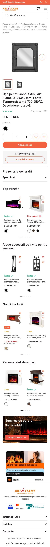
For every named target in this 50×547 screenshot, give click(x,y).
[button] (42, 57)
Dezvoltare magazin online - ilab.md (27, 543)
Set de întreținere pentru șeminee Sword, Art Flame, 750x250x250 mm (11, 281)
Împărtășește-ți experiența (14, 2)
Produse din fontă (28, 24)
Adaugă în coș (25, 145)
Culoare (6, 122)
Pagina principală (10, 24)
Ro (41, 2)
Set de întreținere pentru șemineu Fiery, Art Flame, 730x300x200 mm (36, 281)
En (46, 2)
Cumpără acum (15, 437)
